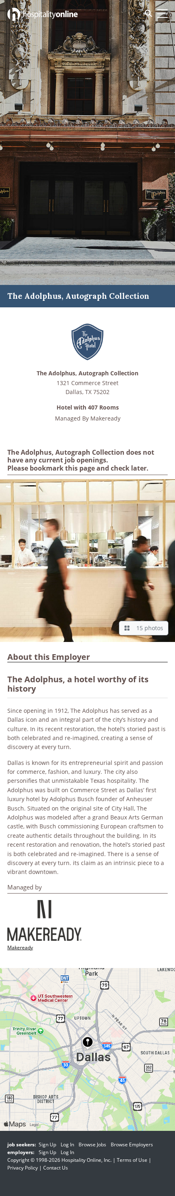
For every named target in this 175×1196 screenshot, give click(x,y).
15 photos (148, 628)
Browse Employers (132, 1144)
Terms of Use (132, 1160)
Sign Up (47, 1144)
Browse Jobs (92, 1144)
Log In (67, 1144)
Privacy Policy (22, 1167)
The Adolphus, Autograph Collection (87, 373)
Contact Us (55, 1167)
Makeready (105, 418)
